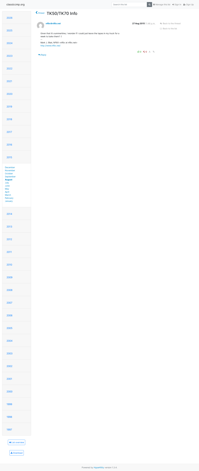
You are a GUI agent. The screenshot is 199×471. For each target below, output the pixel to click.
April (7, 192)
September (10, 176)
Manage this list (162, 4)
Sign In (177, 4)
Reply (43, 55)
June (7, 185)
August (8, 179)
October (9, 173)
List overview (17, 442)
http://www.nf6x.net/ (50, 45)
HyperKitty (99, 467)
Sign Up (190, 4)
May (7, 189)
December (10, 167)
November (10, 170)
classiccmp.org (15, 4)
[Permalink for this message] (153, 52)
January (9, 201)
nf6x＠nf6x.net (53, 23)
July (7, 182)
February (9, 198)
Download (18, 453)
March (8, 195)
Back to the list (169, 28)
